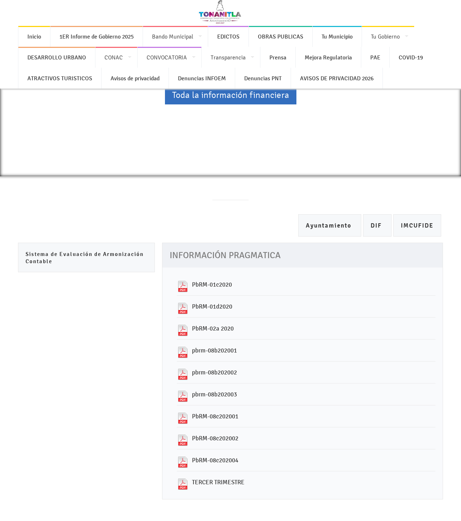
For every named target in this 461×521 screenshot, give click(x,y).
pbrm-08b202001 (214, 350)
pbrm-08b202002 (214, 372)
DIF (377, 225)
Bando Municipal (172, 36)
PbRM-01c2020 (212, 284)
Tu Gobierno (385, 36)
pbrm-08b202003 (214, 394)
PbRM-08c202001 (215, 416)
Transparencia (228, 57)
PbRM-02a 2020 (213, 328)
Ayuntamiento (330, 225)
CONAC (113, 57)
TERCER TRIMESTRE (218, 482)
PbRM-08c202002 (215, 438)
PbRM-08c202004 (215, 460)
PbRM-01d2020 (212, 306)
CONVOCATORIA (167, 57)
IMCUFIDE (417, 225)
